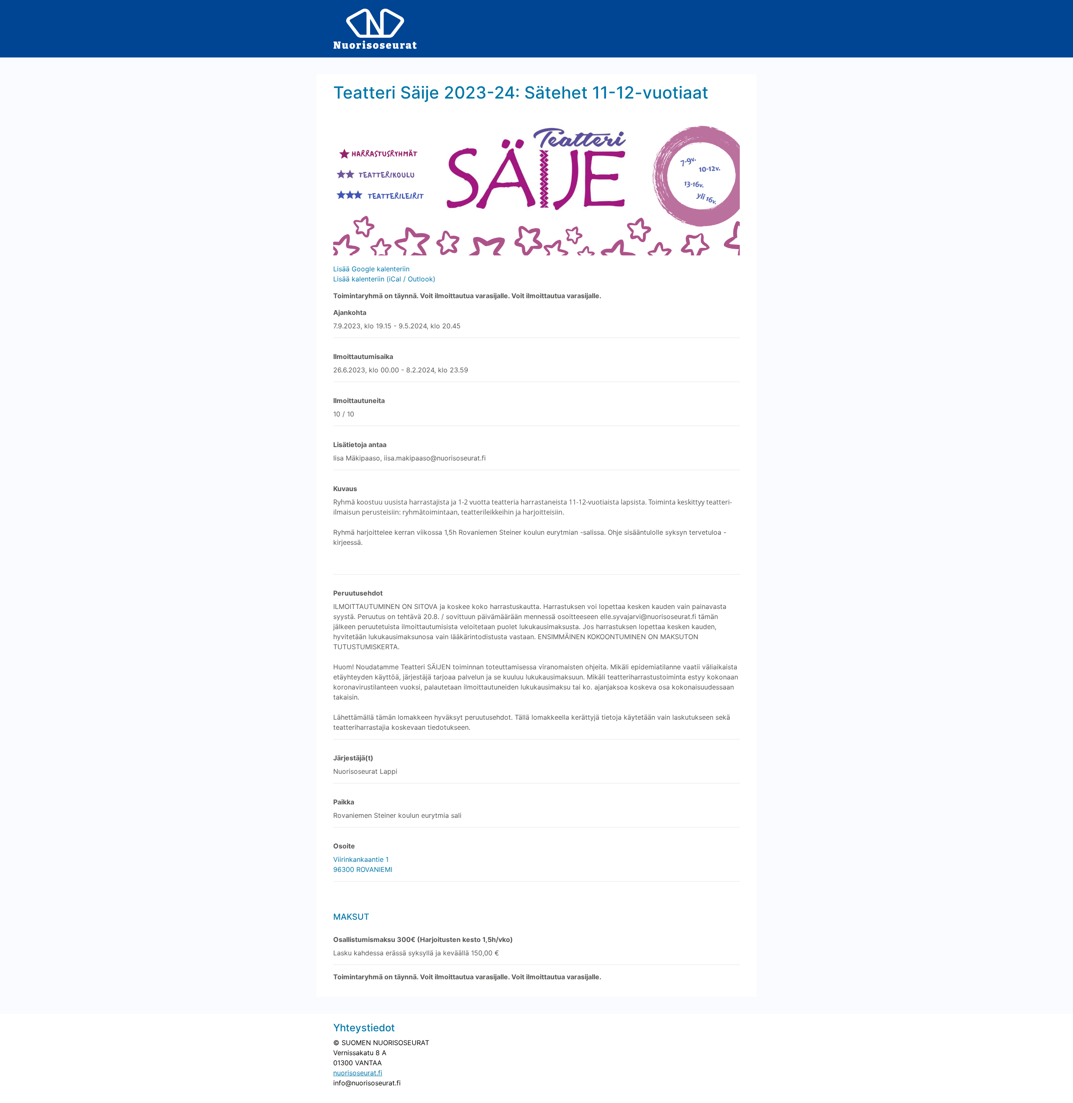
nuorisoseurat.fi (357, 1073)
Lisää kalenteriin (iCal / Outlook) (384, 279)
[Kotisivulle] (375, 28)
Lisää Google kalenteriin (371, 269)
